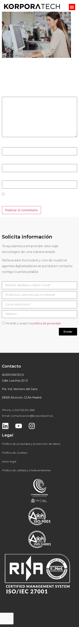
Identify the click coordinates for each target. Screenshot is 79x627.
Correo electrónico (17, 161)
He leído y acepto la (32, 323)
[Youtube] (18, 425)
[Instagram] (31, 425)
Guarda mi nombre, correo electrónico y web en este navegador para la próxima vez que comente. (38, 200)
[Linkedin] (5, 425)
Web (5, 178)
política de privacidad (46, 323)
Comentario (11, 94)
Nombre (9, 144)
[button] (72, 7)
